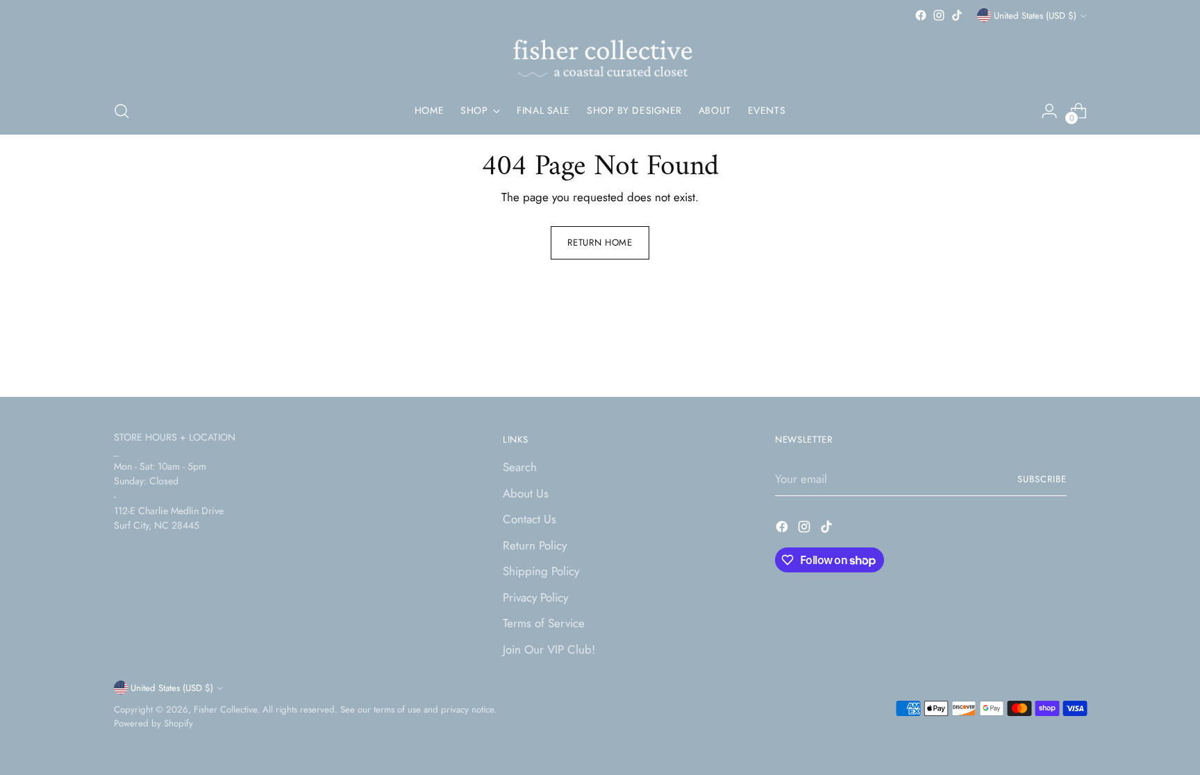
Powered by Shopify (153, 723)
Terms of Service (544, 623)
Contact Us (529, 519)
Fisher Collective (225, 709)
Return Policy (535, 545)
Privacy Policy (535, 597)
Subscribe (1042, 479)
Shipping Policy (541, 571)
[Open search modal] (121, 111)
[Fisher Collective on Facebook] (921, 15)
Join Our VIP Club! (549, 649)
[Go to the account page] (1049, 111)
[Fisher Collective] (600, 56)
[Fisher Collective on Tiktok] (957, 15)
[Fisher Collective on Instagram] (939, 15)
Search (520, 467)
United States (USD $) (1035, 15)
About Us (526, 493)
